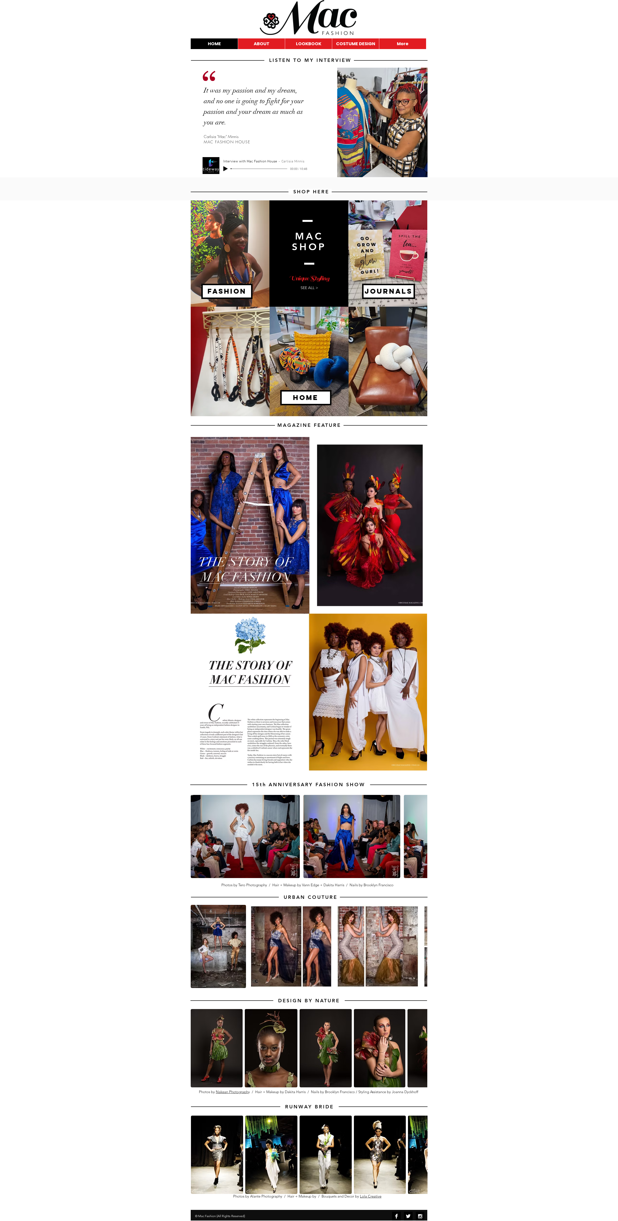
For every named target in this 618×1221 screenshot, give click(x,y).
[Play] (225, 168)
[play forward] (421, 836)
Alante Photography (266, 1196)
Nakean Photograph (232, 1092)
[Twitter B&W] (408, 1216)
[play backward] (197, 836)
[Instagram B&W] (420, 1216)
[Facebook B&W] (396, 1216)
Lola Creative (370, 1196)
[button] (245, 836)
